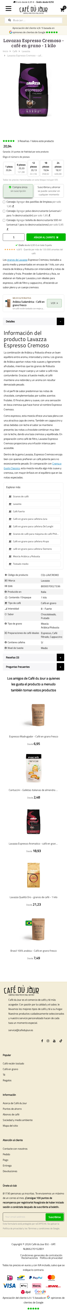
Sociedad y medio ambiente (18, 1120)
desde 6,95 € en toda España (35, 245)
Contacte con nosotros (15, 1149)
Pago (5, 1160)
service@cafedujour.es (20, 1030)
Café (15, 51)
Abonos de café (11, 1114)
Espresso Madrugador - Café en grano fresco (33, 736)
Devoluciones (10, 1171)
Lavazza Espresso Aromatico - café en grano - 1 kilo (33, 843)
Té (4, 1075)
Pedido (6, 1154)
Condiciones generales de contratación (41, 1255)
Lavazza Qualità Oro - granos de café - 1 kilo (33, 897)
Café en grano (10, 1069)
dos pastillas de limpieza (38, 202)
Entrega (7, 1165)
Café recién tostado (13, 1063)
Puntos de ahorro (12, 1109)
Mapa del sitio (10, 1126)
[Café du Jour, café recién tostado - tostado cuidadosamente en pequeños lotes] (33, 9)
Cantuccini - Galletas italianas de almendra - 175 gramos (33, 790)
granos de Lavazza (17, 260)
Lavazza (26, 51)
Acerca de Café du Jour (15, 1103)
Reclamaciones (29, 1258)
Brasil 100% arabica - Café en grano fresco (33, 951)
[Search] (9, 20)
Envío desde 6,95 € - (34, 2)
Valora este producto (42, 141)
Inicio (5, 51)
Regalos (7, 1080)
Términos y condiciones (39, 1228)
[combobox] (33, 20)
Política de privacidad (13, 1228)
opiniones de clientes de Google (29, 32)
